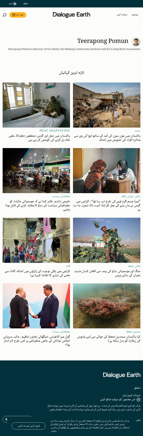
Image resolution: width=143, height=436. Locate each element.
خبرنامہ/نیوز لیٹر (131, 395)
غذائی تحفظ (134, 266)
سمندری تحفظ (133, 332)
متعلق (25, 3)
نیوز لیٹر (19, 15)
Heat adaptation (55, 131)
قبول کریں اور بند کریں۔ (28, 426)
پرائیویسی (75, 427)
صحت (137, 131)
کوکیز (63, 427)
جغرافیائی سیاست (61, 196)
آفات (68, 266)
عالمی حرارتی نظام (130, 196)
